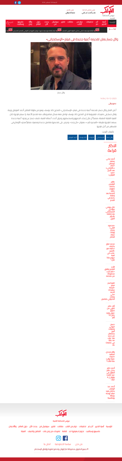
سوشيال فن (55, 23)
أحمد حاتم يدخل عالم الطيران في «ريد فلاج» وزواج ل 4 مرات (110, 373)
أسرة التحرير (104, 23)
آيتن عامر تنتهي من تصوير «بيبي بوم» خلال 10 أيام (110, 311)
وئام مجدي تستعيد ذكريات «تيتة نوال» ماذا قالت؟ (110, 356)
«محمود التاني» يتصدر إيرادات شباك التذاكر (111, 231)
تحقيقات (89, 22)
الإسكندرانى (100, 137)
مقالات (70, 22)
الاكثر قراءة (112, 148)
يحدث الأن (46, 23)
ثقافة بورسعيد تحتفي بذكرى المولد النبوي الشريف (82, 30)
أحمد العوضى (72, 137)
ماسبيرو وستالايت (20, 23)
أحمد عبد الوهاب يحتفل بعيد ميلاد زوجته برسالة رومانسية (110, 392)
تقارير (63, 22)
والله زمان (30, 23)
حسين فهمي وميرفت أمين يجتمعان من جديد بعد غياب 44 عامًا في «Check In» (110, 334)
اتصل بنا (47, 444)
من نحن (79, 444)
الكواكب (91, 137)
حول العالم (38, 23)
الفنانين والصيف (34, 431)
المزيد (10, 22)
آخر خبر (97, 23)
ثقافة (64, 431)
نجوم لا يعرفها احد (76, 431)
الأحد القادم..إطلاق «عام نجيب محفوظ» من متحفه (109, 271)
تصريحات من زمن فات (51, 431)
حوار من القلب (79, 23)
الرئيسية (111, 22)
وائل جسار (110, 137)
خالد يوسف (82, 137)
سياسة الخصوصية (63, 444)
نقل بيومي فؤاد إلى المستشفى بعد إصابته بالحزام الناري (110, 212)
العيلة (23, 431)
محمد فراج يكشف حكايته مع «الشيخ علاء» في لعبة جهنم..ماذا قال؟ (110, 252)
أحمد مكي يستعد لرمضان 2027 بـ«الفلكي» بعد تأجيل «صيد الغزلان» (110, 167)
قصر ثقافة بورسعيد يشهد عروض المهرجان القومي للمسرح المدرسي (39, 30)
